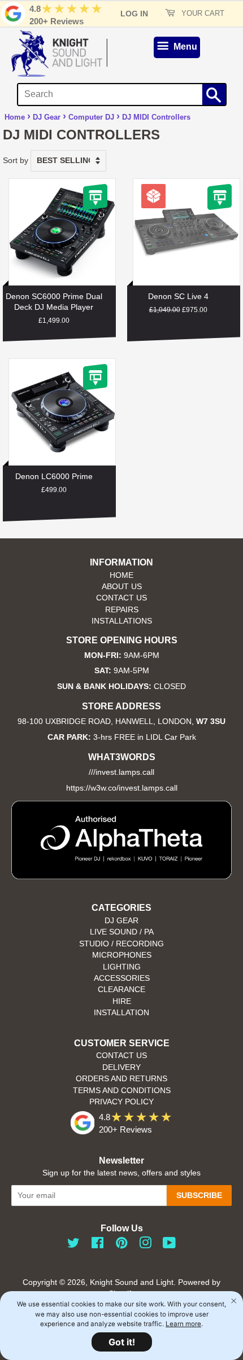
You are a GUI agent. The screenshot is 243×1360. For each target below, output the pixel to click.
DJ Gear (46, 117)
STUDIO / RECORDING (121, 944)
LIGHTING (122, 967)
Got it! (122, 1342)
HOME (121, 575)
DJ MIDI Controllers (156, 117)
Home (15, 117)
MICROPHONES (121, 955)
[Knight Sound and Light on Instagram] (145, 1245)
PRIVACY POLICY (121, 1102)
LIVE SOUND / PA (122, 932)
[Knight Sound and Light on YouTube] (169, 1245)
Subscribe (199, 1195)
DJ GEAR (121, 920)
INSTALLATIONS (122, 621)
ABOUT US (122, 586)
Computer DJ (91, 117)
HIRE (121, 1001)
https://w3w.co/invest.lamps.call (121, 788)
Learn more (183, 1324)
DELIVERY (121, 1067)
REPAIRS (121, 610)
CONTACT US (121, 598)
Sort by (15, 160)
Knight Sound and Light (131, 1282)
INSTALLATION (121, 1012)
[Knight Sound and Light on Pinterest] (121, 1245)
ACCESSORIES (122, 978)
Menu (184, 46)
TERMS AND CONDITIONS (122, 1090)
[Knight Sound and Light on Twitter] (73, 1245)
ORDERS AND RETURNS (121, 1078)
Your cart (201, 13)
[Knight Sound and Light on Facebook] (97, 1245)
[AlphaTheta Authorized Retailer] (121, 876)
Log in (134, 13)
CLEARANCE (121, 989)
